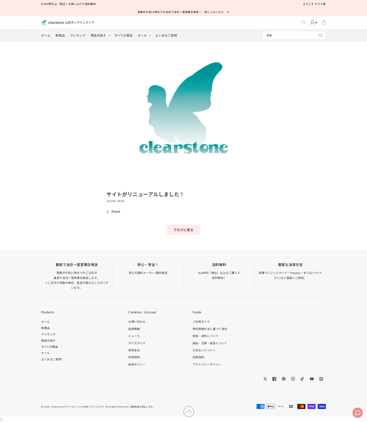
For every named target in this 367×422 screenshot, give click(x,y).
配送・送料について (206, 336)
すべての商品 (49, 347)
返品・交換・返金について (210, 343)
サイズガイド (137, 343)
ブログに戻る (183, 229)
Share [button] (115, 211)
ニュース (134, 336)
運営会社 (134, 350)
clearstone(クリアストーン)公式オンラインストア (77, 406)
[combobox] (294, 35)
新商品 (45, 328)
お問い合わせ (137, 322)
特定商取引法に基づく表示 (210, 329)
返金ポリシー (137, 364)
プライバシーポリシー (207, 364)
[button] (100, 35)
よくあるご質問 (51, 359)
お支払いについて (204, 350)
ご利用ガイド (201, 322)
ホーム (45, 322)
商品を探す (48, 340)
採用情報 (134, 329)
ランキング (48, 334)
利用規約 (134, 357)
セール (45, 353)
